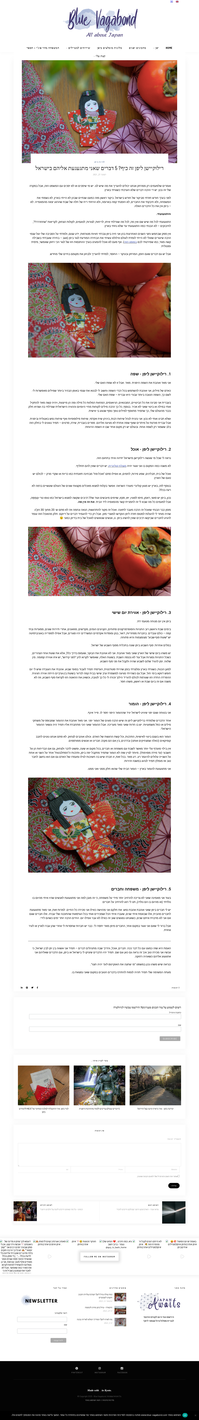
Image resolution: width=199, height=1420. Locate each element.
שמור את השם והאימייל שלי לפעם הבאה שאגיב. (157, 1176)
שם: (179, 1025)
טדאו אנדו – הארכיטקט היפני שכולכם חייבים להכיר (138, 1209)
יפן (157, 47)
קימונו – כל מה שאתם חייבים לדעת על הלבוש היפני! (61, 1209)
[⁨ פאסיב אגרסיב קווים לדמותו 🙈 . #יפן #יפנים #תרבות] (49, 1256)
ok (185, 1415)
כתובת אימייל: (175, 1012)
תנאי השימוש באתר (92, 1400)
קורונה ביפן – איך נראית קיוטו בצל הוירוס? (155, 1108)
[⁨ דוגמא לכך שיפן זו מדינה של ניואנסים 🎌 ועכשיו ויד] (16, 1256)
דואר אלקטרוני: (60, 1313)
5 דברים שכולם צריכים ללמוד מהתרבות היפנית (99, 1108)
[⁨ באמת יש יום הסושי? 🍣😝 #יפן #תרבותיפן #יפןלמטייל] (182, 1256)
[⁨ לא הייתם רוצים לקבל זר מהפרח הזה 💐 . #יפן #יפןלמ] (149, 1256)
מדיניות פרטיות (108, 1400)
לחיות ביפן (99, 162)
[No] (195, 1415)
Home (169, 47)
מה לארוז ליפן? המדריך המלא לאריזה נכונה (94, 1319)
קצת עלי (101, 56)
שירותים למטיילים (79, 47)
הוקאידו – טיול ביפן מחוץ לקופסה (98, 1307)
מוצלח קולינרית (117, 466)
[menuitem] (177, 1)
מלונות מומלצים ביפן (109, 47)
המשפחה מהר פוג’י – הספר (43, 47)
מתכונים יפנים (137, 47)
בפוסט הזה (130, 242)
